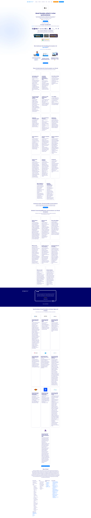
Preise (46, 1)
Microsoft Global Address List (47, 482)
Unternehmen (43, 1)
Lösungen (36, 1)
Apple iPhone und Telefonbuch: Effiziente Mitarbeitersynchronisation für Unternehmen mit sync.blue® (55, 489)
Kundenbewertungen (35, 513)
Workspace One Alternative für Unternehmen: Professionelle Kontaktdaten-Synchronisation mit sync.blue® (55, 486)
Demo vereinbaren (56, 1)
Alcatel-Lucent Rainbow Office (47, 485)
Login (51, 1)
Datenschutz (34, 515)
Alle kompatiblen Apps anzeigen (45, 466)
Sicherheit (39, 1)
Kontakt (49, 1)
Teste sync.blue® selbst (45, 303)
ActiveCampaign (47, 483)
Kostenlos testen (61, 1)
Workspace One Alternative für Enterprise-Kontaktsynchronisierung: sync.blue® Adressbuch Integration (55, 492)
